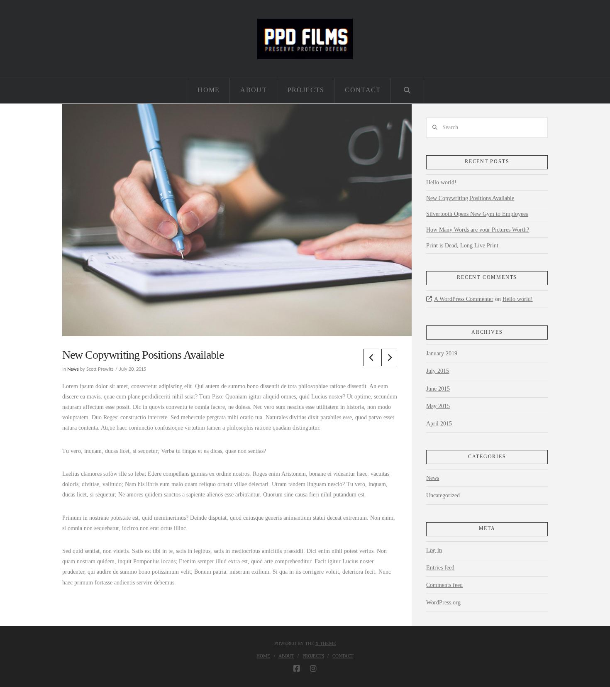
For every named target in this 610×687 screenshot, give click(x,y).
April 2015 (439, 424)
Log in (434, 550)
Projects (313, 655)
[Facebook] (296, 668)
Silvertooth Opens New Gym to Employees (477, 214)
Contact (343, 655)
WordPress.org (443, 602)
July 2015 (437, 371)
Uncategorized (443, 495)
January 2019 (441, 353)
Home (263, 655)
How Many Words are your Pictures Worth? (477, 230)
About (286, 655)
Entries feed (440, 568)
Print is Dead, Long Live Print (462, 245)
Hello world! (441, 182)
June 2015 (438, 389)
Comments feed (444, 585)
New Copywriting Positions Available (470, 198)
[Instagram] (313, 668)
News (73, 369)
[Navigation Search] (407, 90)
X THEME (325, 643)
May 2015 (438, 406)
